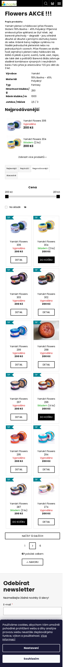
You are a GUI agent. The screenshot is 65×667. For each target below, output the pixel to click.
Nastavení (31, 648)
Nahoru (33, 562)
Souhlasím (31, 659)
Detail (18, 260)
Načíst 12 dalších (32, 536)
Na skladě (18, 207)
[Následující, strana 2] (32, 545)
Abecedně (11, 175)
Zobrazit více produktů (31, 157)
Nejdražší (24, 168)
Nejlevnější (11, 168)
